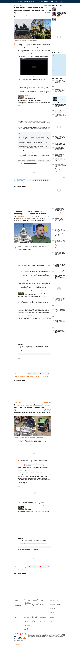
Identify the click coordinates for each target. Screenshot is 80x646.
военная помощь (37, 376)
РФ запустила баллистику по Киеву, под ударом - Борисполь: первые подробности (59, 65)
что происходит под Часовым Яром (34, 102)
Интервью (40, 1)
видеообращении (28, 249)
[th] (36, 180)
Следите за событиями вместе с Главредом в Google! (21, 180)
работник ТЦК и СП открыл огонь (40, 511)
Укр (56, 1)
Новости (26, 1)
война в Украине (17, 376)
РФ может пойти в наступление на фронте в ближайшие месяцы (36, 138)
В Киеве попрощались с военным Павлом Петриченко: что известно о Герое (33, 543)
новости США (23, 376)
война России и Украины (19, 182)
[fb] (42, 180)
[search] (65, 1)
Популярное (46, 1)
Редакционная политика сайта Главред (31, 163)
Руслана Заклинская (20, 602)
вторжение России (45, 376)
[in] (48, 180)
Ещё (64, 5)
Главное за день (57, 5)
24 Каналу (45, 637)
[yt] (40, 180)
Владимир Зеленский (28, 246)
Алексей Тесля (19, 12)
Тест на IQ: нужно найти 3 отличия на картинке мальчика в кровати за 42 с (59, 74)
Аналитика (35, 1)
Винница (20, 569)
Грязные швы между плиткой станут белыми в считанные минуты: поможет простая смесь (60, 60)
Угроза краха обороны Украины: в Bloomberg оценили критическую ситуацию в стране (35, 152)
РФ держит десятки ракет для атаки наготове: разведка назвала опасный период (60, 70)
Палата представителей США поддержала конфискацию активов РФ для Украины (35, 309)
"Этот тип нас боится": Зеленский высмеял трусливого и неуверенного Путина (34, 347)
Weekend (51, 1)
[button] (15, 1)
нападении (26, 441)
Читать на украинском (47, 5)
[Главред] (19, 1)
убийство (24, 569)
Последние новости (58, 78)
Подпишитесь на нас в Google (48, 12)
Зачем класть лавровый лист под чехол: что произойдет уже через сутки (60, 56)
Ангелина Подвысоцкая (20, 216)
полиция (16, 569)
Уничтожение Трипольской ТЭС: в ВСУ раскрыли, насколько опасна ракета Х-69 (34, 154)
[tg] (38, 180)
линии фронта (39, 43)
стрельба (28, 569)
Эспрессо (31, 53)
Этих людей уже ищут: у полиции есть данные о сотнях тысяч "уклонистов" (33, 540)
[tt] (44, 180)
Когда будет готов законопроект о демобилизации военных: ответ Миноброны (34, 541)
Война (59, 16)
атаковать (32, 634)
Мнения (30, 1)
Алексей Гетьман (26, 182)
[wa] (34, 180)
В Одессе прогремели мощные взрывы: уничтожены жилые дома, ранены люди (34, 346)
